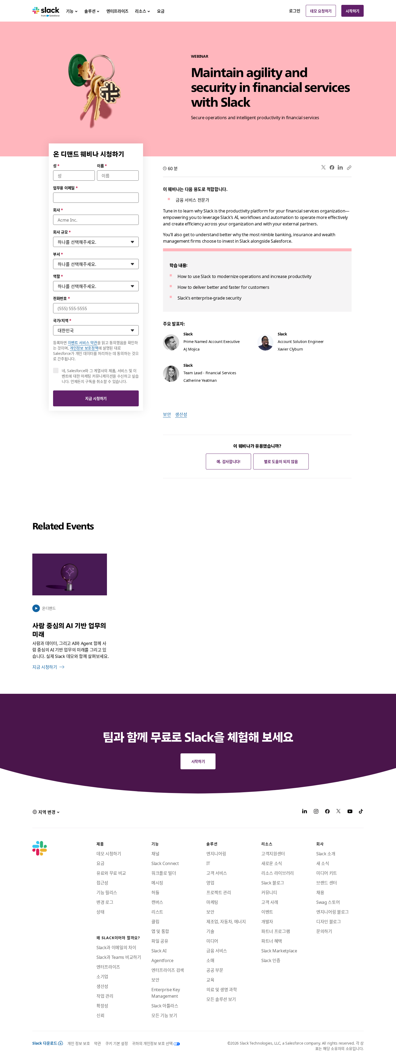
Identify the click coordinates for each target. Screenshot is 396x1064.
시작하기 (352, 10)
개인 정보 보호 (78, 1043)
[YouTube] (350, 812)
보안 (167, 414)
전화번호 (61, 298)
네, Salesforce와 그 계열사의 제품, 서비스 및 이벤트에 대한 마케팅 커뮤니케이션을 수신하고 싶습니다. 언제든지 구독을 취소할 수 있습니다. (100, 376)
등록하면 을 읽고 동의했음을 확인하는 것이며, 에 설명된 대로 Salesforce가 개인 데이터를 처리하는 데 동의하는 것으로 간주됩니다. (95, 350)
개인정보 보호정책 (84, 348)
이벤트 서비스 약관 (82, 342)
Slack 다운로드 (44, 1043)
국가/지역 (62, 320)
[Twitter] (323, 167)
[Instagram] (316, 812)
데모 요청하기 (321, 10)
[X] (338, 812)
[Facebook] (331, 167)
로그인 (294, 11)
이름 (102, 165)
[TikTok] (361, 812)
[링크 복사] (348, 167)
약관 (97, 1043)
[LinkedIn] (340, 167)
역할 (58, 276)
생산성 (181, 414)
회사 (58, 209)
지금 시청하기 (96, 398)
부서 (58, 254)
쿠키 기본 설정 (116, 1043)
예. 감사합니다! (228, 461)
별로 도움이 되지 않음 (281, 461)
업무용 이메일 (65, 187)
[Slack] (46, 11)
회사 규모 (62, 232)
